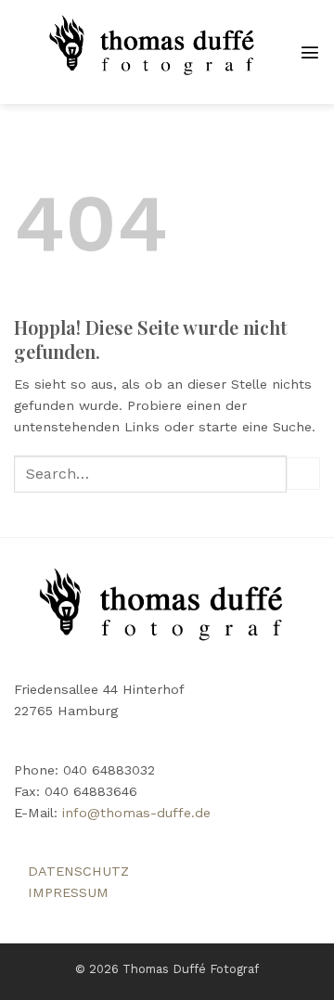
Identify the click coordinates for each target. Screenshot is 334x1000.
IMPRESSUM (68, 892)
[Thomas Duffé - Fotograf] (157, 52)
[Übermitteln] (303, 474)
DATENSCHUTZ (78, 871)
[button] (310, 52)
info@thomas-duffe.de (136, 812)
